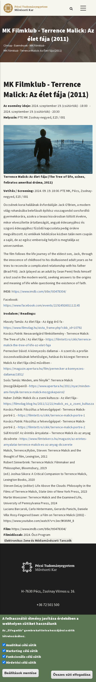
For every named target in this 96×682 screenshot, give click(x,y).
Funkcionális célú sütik (23, 657)
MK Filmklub (37, 45)
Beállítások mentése (20, 673)
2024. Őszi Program (37, 535)
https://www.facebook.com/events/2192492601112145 (41, 305)
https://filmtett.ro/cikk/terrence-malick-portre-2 (51, 427)
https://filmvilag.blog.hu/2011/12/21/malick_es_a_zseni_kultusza (48, 404)
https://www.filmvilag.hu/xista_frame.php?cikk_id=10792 (42, 328)
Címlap (7, 45)
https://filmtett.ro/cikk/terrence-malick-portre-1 (51, 415)
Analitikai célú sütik (21, 645)
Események (21, 45)
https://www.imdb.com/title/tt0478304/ (39, 291)
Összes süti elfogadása (71, 674)
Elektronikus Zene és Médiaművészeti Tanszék (38, 540)
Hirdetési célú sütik (21, 662)
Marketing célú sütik (22, 651)
